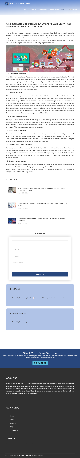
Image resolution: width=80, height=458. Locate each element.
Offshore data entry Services (48, 122)
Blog (64, 10)
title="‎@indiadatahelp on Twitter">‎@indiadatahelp (21, 444)
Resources (54, 10)
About (33, 10)
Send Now (40, 274)
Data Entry (30, 298)
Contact (73, 10)
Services (43, 10)
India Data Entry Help (24, 455)
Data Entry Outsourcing (19, 298)
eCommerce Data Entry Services (44, 298)
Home (25, 10)
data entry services (60, 298)
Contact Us (40, 363)
